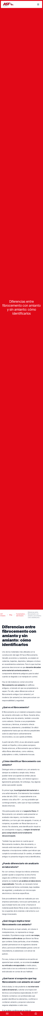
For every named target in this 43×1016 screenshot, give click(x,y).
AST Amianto (2, 615)
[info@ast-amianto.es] (7, 1013)
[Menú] (38, 4)
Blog (10, 615)
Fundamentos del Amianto (20, 615)
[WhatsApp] (36, 1013)
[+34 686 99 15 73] (21, 1013)
